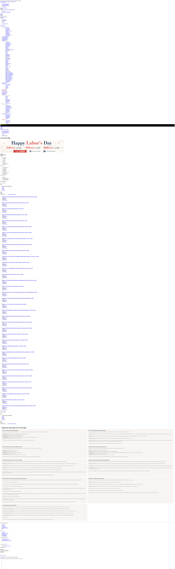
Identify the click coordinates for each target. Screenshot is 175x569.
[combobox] (4, 16)
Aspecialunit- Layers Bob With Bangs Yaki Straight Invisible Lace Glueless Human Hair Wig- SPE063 (18, 298)
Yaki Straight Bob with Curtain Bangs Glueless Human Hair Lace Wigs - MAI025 (14, 214)
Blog (3, 528)
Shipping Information (5, 533)
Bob (4, 157)
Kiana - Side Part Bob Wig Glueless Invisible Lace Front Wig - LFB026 (13, 399)
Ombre (4, 173)
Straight (5, 158)
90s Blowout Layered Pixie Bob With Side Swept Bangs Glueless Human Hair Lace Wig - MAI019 (17, 238)
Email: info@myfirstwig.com (6, 545)
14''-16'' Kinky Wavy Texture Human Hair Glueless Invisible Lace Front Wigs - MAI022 (15, 262)
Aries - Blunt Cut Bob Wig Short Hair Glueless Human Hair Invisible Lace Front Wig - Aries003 (17, 375)
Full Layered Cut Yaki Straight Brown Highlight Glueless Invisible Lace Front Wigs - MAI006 (16, 226)
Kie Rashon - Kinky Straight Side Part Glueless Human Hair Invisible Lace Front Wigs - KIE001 (17, 244)
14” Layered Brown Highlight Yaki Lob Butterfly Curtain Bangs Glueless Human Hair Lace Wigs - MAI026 (19, 310)
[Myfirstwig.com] (9, 9)
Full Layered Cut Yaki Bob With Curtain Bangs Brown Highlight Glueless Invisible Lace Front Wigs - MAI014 (19, 280)
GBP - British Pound (5, 4)
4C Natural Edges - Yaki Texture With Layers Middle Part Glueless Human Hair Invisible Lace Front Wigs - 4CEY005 (20, 256)
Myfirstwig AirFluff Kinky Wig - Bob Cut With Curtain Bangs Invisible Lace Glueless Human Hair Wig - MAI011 (19, 292)
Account (1, 127)
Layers (4, 162)
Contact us (1, 1)
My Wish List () (4, 20)
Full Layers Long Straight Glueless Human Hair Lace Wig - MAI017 (12, 208)
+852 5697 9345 (13, 1)
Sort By (1, 194)
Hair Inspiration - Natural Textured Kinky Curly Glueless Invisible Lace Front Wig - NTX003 (16, 381)
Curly (4, 159)
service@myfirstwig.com (7, 1)
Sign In (3, 21)
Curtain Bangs (5, 163)
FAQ (3, 532)
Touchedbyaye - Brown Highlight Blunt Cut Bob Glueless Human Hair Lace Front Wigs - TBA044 (17, 268)
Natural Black (5, 167)
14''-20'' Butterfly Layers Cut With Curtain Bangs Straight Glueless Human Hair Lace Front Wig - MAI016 (19, 405)
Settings (1, 128)
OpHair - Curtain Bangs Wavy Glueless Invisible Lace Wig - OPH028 (13, 286)
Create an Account (5, 23)
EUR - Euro (4, 6)
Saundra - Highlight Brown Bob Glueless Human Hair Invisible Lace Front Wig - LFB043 (16, 316)
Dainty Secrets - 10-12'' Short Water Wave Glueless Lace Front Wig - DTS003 (14, 304)
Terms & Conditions (5, 527)
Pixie (4, 177)
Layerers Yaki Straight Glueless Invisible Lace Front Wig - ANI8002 (12, 274)
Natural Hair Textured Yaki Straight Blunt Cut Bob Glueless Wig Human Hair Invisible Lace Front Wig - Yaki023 (19, 196)
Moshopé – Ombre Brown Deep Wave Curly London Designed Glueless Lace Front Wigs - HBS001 (17, 369)
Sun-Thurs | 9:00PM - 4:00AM (6, 540)
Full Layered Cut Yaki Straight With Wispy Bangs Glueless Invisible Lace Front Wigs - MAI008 (17, 322)
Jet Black (5, 168)
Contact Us (3, 531)
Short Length (5, 178)
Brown (4, 169)
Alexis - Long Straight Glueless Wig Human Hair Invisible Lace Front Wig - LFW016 (15, 202)
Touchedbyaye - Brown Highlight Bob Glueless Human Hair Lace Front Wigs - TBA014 (15, 393)
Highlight (5, 174)
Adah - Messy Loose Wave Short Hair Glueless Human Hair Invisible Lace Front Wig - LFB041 (17, 232)
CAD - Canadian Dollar (5, 5)
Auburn (4, 171)
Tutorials (3, 526)
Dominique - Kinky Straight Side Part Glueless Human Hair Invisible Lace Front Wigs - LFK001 (17, 387)
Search (1, 14)
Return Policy (4, 534)
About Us (3, 524)
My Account (4, 19)
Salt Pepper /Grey (6, 172)
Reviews (3, 525)
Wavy (4, 160)
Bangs (4, 164)
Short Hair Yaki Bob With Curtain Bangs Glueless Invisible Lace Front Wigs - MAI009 (15, 250)
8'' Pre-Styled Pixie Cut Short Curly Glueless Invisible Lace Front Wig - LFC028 (14, 220)
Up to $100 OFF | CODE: (5, 126)
